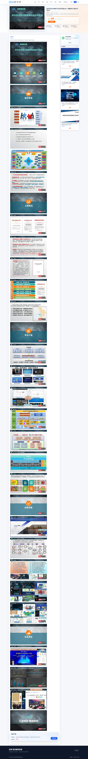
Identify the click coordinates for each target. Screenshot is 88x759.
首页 (35, 1)
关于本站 (74, 757)
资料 (43, 1)
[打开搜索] (78, 2)
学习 (38, 1)
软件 (51, 1)
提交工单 (70, 42)
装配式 (60, 1)
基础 (47, 1)
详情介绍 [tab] (11, 36)
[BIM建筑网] (15, 2)
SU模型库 (65, 1)
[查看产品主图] (27, 17)
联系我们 (76, 750)
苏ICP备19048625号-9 (19, 757)
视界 (55, 1)
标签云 (78, 757)
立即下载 (51, 21)
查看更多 (77, 46)
